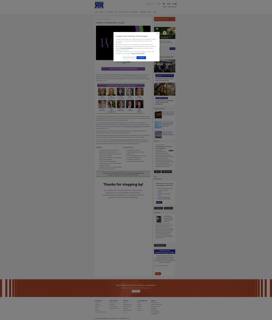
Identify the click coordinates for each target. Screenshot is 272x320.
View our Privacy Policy (138, 53)
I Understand (141, 57)
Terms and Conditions (126, 48)
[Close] (157, 33)
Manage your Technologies (129, 57)
